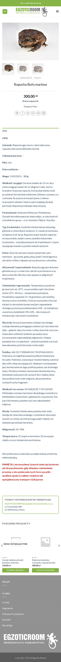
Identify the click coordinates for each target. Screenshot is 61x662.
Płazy (37, 78)
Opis (4, 131)
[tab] (30, 131)
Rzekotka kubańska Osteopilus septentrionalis (43, 561)
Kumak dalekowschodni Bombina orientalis (12, 561)
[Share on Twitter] (27, 113)
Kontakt (6, 619)
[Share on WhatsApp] (17, 113)
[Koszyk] (57, 11)
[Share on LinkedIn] (43, 113)
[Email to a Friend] (33, 113)
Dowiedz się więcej (15, 570)
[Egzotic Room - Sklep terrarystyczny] (32, 11)
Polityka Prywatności (13, 613)
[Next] (54, 41)
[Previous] (7, 41)
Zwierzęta (26, 78)
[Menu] (5, 11)
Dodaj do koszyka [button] (45, 570)
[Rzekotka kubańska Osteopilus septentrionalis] (45, 541)
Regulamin (7, 608)
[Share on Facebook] (22, 113)
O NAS (5, 602)
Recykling (7, 625)
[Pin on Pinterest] (38, 113)
